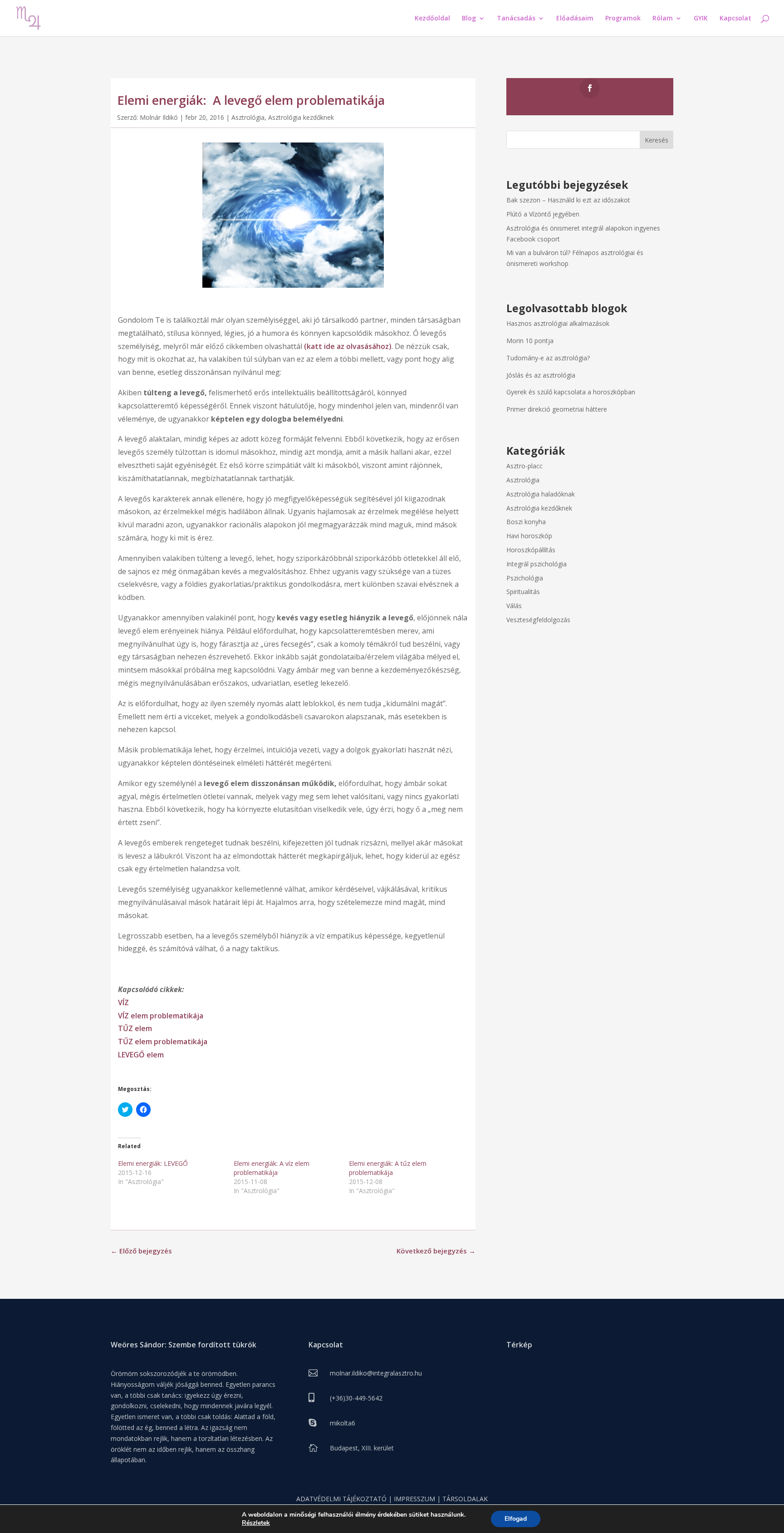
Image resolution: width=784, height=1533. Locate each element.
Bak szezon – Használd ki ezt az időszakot (568, 200)
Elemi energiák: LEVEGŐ (153, 1163)
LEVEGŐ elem (141, 1055)
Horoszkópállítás (530, 549)
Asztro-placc (524, 466)
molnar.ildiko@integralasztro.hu (376, 1373)
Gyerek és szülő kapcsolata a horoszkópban (570, 392)
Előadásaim (574, 18)
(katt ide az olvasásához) (348, 346)
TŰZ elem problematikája (162, 1042)
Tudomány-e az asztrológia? (548, 358)
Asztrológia (248, 117)
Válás (514, 605)
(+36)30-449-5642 (356, 1398)
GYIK (701, 18)
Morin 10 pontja (530, 340)
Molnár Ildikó (159, 117)
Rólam (662, 18)
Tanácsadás (516, 18)
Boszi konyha (526, 521)
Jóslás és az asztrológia (540, 375)
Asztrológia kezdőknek (301, 117)
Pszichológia (524, 578)
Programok (623, 18)
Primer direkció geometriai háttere (556, 409)
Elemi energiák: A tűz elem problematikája (387, 1168)
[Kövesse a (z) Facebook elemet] (590, 88)
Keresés (656, 140)
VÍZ (123, 1002)
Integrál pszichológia (536, 564)
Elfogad (516, 1518)
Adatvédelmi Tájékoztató (341, 1498)
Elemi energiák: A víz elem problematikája (271, 1168)
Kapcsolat (735, 18)
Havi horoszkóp (529, 535)
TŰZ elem (135, 1028)
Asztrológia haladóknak (540, 494)
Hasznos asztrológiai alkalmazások (557, 323)
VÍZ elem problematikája (160, 1016)
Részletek (256, 1523)
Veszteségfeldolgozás (538, 619)
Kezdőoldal (432, 18)
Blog (469, 18)
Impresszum (414, 1498)
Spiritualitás (523, 591)
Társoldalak (465, 1498)
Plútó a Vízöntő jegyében (542, 214)
